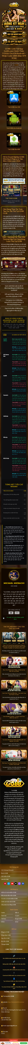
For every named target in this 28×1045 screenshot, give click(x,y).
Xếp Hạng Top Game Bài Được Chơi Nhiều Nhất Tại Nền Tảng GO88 (14, 763)
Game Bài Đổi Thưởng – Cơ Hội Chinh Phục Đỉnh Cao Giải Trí (14, 717)
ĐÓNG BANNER (13, 1040)
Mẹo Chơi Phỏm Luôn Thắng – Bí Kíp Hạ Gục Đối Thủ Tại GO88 (14, 670)
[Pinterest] (5, 883)
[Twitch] (19, 883)
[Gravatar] (23, 883)
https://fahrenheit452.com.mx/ (16, 1002)
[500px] (8, 883)
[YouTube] (12, 883)
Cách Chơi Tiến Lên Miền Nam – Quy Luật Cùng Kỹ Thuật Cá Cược (14, 694)
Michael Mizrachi (14, 583)
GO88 (15, 790)
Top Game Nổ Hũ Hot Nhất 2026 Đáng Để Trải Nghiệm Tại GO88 (14, 740)
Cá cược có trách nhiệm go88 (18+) (15, 618)
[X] (15, 883)
